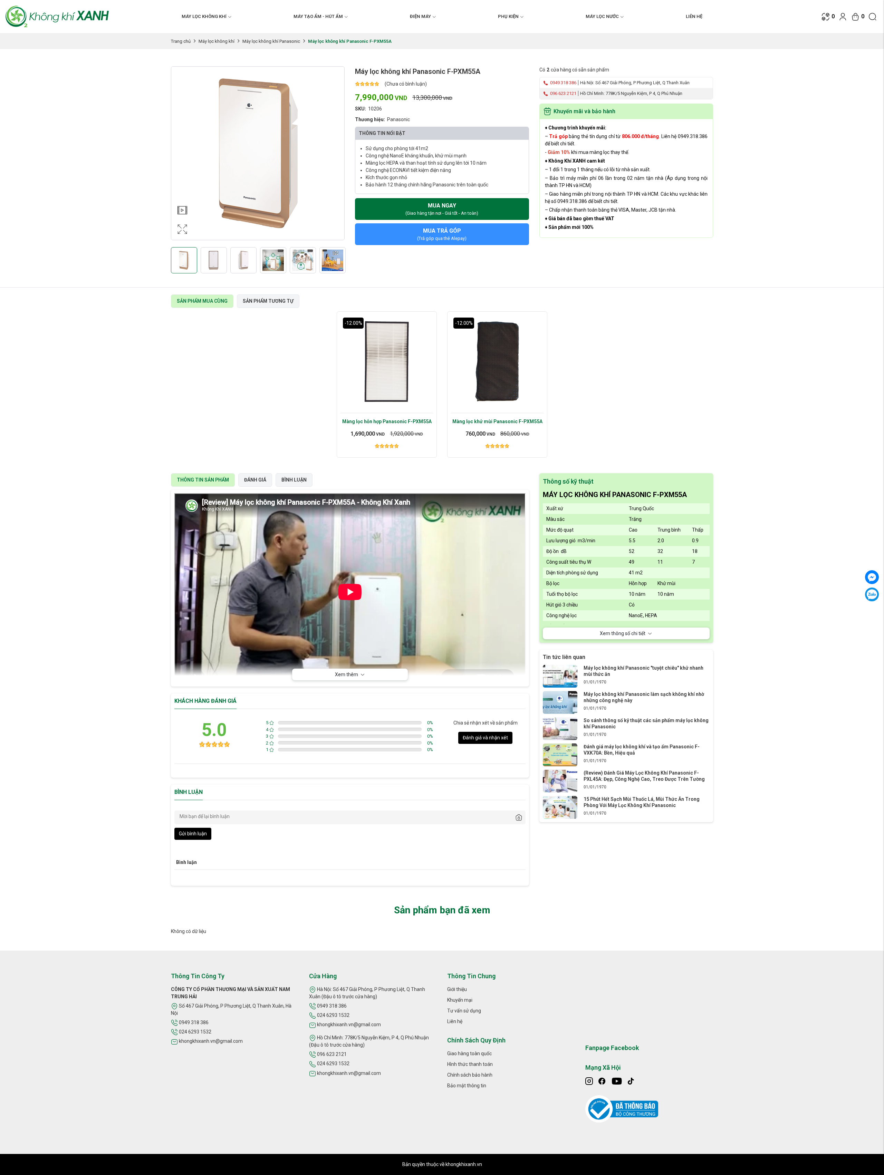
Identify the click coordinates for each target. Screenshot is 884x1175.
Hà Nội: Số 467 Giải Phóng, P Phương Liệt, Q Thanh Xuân (635, 82)
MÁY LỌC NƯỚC (602, 16)
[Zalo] (872, 594)
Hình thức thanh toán (470, 1064)
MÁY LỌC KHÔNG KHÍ (204, 16)
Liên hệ (694, 16)
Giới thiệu (457, 989)
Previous (178, 160)
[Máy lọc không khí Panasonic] (560, 676)
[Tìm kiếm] (872, 17)
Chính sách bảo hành (469, 1075)
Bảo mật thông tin (466, 1085)
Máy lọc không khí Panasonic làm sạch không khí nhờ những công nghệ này (644, 697)
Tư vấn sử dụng (464, 1010)
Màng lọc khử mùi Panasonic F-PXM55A (497, 421)
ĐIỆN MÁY (420, 16)
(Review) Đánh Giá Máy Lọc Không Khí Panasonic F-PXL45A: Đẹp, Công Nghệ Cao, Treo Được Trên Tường (644, 776)
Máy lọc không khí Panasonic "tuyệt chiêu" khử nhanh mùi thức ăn (643, 671)
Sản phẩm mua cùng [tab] (202, 301)
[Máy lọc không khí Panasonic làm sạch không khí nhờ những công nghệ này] (560, 702)
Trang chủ (181, 41)
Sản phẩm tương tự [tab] (268, 301)
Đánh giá (255, 480)
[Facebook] (872, 577)
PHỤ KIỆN (508, 16)
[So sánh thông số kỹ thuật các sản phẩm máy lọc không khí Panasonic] (560, 728)
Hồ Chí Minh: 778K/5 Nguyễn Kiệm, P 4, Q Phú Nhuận (631, 93)
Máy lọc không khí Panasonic (271, 41)
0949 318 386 (562, 82)
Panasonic (398, 119)
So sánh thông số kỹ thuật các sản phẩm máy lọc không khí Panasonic (646, 723)
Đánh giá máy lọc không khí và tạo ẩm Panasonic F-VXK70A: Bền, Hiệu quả (642, 750)
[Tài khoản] (843, 17)
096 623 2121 (562, 93)
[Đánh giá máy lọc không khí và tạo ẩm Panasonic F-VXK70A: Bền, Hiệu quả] (560, 754)
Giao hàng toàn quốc (469, 1053)
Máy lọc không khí (216, 41)
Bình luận (294, 480)
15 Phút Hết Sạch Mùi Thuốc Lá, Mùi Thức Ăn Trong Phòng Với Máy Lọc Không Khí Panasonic (642, 802)
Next (337, 160)
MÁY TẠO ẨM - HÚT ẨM (318, 16)
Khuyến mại (459, 1000)
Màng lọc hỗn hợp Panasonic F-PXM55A (387, 421)
